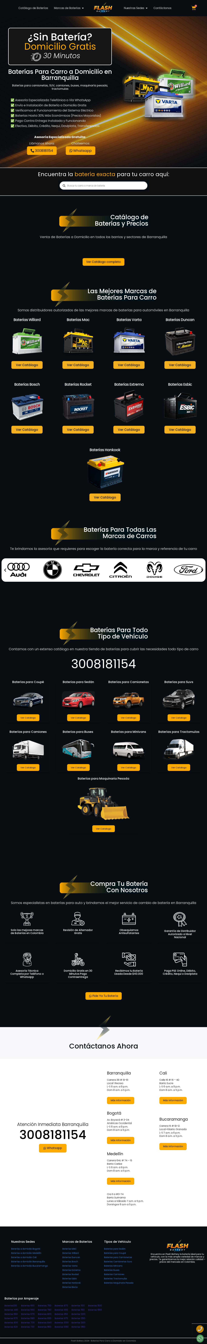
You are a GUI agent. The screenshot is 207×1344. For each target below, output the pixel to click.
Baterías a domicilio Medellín (26, 1253)
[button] (5, 570)
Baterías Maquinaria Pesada (118, 1282)
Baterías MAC (69, 1248)
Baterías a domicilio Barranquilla (28, 1261)
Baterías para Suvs (178, 682)
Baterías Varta (69, 1265)
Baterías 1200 (78, 1314)
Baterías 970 (61, 1318)
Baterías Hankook (71, 1282)
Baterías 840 (45, 1322)
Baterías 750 (44, 1305)
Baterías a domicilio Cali (24, 1257)
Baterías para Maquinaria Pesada (103, 778)
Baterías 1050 (61, 1326)
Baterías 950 (61, 1314)
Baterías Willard (70, 1253)
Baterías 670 (28, 1314)
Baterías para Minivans (128, 732)
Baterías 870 (61, 1305)
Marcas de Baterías (67, 8)
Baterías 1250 (78, 1318)
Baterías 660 (28, 1309)
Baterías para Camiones (28, 732)
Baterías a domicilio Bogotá (25, 1248)
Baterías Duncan (71, 1257)
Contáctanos (162, 8)
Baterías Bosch (70, 1261)
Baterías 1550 (95, 1309)
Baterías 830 (44, 1318)
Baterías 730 (27, 1326)
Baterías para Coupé (28, 682)
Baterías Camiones (114, 1274)
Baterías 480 (11, 1309)
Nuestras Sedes (134, 8)
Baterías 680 (28, 1318)
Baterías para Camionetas (128, 682)
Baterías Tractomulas (115, 1278)
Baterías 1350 (78, 1326)
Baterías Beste (70, 1287)
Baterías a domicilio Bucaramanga (29, 1265)
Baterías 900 (61, 1309)
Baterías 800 (44, 1314)
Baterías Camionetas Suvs (118, 1261)
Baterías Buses (111, 1270)
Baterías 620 (11, 1326)
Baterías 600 (11, 1322)
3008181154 (103, 663)
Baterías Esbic (69, 1278)
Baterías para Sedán (78, 682)
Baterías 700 (28, 1322)
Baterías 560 (11, 1314)
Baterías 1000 (62, 1322)
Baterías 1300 (78, 1322)
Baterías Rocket (70, 1274)
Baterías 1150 (78, 1309)
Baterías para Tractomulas (178, 732)
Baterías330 (11, 1305)
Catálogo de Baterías (33, 8)
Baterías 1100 (78, 1305)
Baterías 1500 (95, 1305)
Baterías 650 (27, 1305)
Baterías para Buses (78, 732)
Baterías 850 (44, 1326)
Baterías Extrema (71, 1270)
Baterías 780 (44, 1309)
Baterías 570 (11, 1318)
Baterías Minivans (113, 1265)
